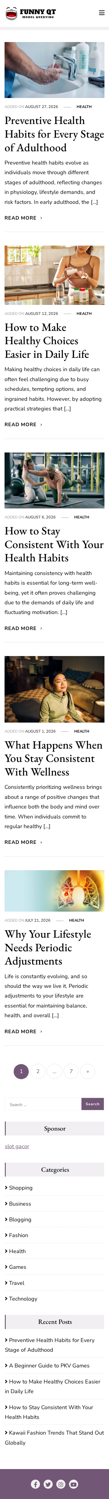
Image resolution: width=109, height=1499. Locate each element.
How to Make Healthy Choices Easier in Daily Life (47, 340)
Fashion (18, 1235)
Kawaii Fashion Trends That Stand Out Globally (54, 1437)
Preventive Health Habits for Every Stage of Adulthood (54, 134)
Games (17, 1267)
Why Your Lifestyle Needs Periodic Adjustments (48, 947)
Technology (23, 1298)
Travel (16, 1283)
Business (20, 1203)
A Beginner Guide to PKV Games (49, 1365)
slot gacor (17, 1146)
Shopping (21, 1187)
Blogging (20, 1219)
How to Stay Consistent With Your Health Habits (54, 544)
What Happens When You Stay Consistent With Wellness (54, 758)
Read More (21, 218)
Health (84, 106)
